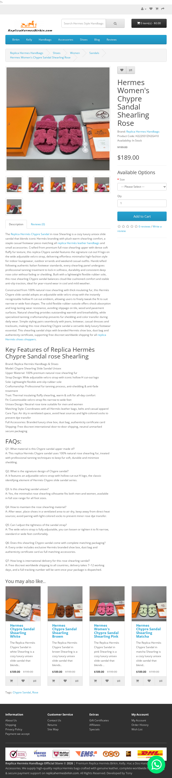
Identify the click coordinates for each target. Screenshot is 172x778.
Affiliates (94, 725)
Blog (97, 39)
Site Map (52, 729)
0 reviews (144, 226)
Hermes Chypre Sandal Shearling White (22, 631)
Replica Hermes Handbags (26, 53)
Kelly (29, 39)
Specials (94, 729)
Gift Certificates (99, 720)
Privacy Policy (13, 729)
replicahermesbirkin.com (62, 773)
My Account (138, 720)
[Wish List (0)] (151, 9)
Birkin (15, 39)
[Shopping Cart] (156, 9)
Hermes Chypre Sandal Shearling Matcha (148, 631)
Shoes (84, 39)
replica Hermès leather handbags (78, 243)
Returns (52, 725)
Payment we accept (17, 734)
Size (122, 179)
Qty (119, 196)
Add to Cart (142, 216)
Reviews (112, 39)
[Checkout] (162, 9)
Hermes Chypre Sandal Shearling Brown (64, 631)
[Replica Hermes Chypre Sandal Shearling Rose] (14, 184)
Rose (35, 692)
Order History (139, 725)
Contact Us (54, 720)
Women (75, 53)
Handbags (45, 39)
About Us (11, 720)
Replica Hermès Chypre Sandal (30, 234)
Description (16, 224)
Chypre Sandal (22, 692)
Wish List (136, 729)
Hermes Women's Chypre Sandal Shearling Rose (40, 57)
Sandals (94, 53)
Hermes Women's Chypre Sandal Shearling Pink (106, 631)
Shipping (10, 725)
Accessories (65, 39)
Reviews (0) (38, 224)
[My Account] (143, 9)
